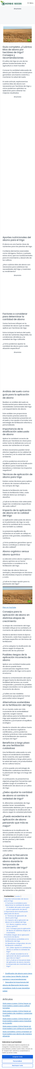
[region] (17, 1054)
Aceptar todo (18, 1057)
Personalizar (17, 1061)
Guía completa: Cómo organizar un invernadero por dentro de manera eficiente (17, 1033)
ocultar (17, 896)
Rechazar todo (17, 1065)
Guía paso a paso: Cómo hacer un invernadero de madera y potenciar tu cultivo (17, 1013)
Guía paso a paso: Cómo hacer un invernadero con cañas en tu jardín (17, 1027)
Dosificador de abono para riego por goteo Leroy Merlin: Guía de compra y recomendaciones (17, 976)
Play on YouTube (9, 607)
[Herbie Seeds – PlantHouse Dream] (11, 3)
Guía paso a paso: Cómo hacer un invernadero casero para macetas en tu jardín (17, 1020)
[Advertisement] (17, 16)
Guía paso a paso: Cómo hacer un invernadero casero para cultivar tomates (17, 1005)
